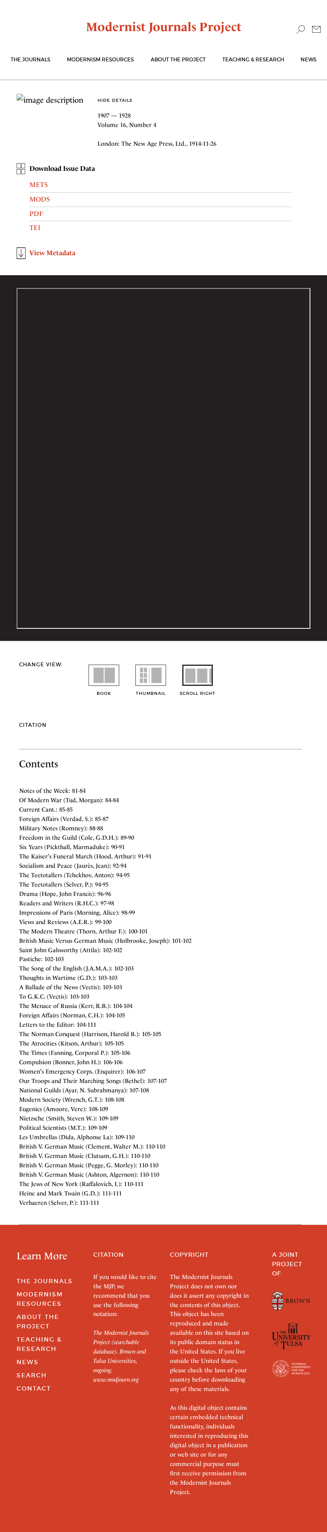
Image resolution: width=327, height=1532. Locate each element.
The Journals (45, 1281)
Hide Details (115, 100)
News (308, 59)
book (104, 693)
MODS (39, 199)
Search (32, 1375)
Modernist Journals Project (163, 27)
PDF (36, 214)
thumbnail (151, 693)
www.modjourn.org (116, 1379)
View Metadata (52, 253)
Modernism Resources (100, 59)
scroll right (197, 693)
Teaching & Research (253, 59)
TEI (34, 228)
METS (38, 185)
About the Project (178, 59)
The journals (30, 59)
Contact (34, 1388)
